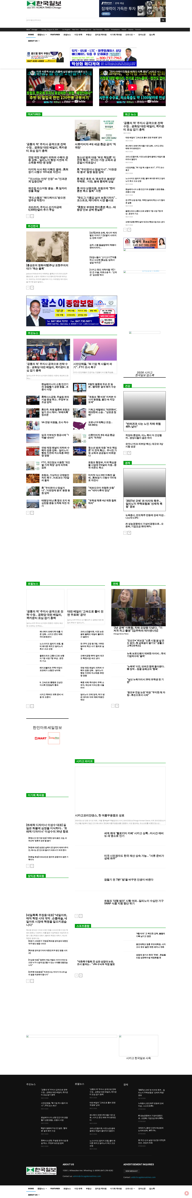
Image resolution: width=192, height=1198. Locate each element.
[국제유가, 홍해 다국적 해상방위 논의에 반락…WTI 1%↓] (129, 1131)
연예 (115, 583)
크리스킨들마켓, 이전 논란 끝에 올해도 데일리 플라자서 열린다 (92, 634)
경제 (127, 462)
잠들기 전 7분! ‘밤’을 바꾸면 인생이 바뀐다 (128, 879)
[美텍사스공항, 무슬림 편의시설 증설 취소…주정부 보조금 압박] (32, 400)
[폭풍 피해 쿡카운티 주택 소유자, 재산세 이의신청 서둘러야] (72, 685)
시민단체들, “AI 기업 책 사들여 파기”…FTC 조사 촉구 (92, 365)
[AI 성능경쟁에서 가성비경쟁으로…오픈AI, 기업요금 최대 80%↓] (129, 1118)
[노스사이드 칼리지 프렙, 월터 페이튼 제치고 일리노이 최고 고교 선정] (32, 646)
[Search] (163, 20)
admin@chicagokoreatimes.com (87, 1176)
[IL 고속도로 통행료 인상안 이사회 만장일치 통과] (32, 685)
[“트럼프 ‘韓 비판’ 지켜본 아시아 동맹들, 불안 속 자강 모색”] (79, 400)
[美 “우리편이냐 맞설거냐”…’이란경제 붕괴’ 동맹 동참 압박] (32, 491)
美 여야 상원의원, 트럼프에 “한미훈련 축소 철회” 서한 (96, 189)
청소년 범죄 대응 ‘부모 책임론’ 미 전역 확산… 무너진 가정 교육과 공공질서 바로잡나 (96, 160)
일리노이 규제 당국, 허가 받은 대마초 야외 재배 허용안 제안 (92, 697)
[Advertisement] (96, 559)
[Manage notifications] (187, 1193)
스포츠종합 (82, 926)
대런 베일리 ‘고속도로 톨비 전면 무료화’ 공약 (144, 137)
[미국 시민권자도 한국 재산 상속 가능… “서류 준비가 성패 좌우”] (88, 857)
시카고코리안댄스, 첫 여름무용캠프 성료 (99, 815)
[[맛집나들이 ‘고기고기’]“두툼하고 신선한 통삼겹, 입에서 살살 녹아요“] (81, 260)
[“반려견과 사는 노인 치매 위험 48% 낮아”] (145, 405)
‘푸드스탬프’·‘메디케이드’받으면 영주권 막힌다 (47, 199)
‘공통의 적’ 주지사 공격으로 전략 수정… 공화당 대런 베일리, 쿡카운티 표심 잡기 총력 (46, 147)
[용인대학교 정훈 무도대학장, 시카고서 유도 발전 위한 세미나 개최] (128, 946)
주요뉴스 (33, 333)
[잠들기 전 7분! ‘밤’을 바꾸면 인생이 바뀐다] (88, 879)
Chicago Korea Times (121, 634)
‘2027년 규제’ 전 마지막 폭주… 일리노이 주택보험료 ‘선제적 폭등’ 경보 (144, 503)
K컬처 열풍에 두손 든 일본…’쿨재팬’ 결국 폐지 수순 (102, 385)
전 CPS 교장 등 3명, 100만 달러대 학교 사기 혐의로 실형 (92, 646)
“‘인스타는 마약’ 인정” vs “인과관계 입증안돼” (47, 180)
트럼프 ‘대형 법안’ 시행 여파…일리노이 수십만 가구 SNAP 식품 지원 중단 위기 (134, 902)
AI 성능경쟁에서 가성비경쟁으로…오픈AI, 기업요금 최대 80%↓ (145, 525)
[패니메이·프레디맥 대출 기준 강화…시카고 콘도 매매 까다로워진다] (32, 634)
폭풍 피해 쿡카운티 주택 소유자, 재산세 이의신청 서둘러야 (92, 685)
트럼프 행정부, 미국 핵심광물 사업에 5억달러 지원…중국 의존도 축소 (102, 465)
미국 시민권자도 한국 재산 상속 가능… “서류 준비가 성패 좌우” (134, 857)
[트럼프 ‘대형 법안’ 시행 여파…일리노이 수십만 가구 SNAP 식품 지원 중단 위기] (88, 902)
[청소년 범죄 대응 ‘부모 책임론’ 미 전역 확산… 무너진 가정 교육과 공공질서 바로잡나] (79, 451)
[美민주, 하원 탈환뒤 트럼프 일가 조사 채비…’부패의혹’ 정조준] (32, 413)
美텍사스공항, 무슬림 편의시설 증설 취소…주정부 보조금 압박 (55, 399)
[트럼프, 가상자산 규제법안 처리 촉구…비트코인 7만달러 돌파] (32, 478)
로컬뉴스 (33, 583)
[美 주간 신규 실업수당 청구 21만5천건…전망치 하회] (129, 1143)
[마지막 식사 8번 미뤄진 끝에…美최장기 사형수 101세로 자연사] (79, 478)
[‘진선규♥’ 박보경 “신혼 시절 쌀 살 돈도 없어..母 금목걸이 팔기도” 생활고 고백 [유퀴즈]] (118, 644)
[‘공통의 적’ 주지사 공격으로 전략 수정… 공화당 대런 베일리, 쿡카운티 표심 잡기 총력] (47, 130)
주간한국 (33, 226)
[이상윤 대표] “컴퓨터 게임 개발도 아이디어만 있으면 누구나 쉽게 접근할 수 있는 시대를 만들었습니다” (48, 962)
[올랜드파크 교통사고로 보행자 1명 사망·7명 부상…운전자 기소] (32, 658)
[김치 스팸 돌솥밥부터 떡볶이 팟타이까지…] (81, 248)
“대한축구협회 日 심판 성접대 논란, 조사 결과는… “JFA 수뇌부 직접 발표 (96, 962)
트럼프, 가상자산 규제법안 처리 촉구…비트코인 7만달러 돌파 (55, 478)
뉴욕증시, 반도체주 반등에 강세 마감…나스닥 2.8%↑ (145, 516)
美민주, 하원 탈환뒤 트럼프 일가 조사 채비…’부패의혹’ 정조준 (56, 412)
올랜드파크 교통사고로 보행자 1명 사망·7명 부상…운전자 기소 (52, 658)
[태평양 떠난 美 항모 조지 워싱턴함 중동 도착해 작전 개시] (32, 503)
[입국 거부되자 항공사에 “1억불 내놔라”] (32, 438)
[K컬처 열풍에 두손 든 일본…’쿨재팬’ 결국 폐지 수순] (79, 387)
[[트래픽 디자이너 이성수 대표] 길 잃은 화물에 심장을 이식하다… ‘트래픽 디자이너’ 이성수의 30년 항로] (47, 811)
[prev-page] (28, 216)
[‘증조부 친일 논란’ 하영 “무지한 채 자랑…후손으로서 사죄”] (118, 696)
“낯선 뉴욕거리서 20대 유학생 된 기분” (145, 680)
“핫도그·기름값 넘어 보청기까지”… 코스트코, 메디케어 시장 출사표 (97, 199)
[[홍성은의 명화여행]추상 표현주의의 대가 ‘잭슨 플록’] (47, 246)
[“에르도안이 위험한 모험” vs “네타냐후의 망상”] (79, 491)
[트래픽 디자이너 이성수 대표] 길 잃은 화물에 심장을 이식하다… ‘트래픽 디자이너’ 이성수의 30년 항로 (47, 828)
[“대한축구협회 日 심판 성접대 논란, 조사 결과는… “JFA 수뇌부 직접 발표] (96, 945)
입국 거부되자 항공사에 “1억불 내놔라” (55, 436)
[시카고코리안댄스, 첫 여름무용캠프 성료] (120, 789)
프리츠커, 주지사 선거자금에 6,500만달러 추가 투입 (45, 208)
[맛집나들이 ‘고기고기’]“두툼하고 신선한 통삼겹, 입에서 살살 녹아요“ (103, 260)
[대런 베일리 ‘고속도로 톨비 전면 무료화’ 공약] (86, 598)
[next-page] (32, 216)
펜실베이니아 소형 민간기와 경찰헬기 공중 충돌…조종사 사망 (55, 387)
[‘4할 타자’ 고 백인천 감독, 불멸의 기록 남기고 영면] (128, 935)
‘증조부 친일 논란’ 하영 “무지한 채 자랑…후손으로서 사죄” (146, 693)
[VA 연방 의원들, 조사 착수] (32, 425)
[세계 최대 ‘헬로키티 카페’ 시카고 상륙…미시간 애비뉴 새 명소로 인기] (88, 834)
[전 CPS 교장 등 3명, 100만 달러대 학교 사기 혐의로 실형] (72, 646)
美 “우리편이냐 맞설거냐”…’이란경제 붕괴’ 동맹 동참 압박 (97, 171)
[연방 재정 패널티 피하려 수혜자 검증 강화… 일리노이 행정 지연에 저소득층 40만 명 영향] (32, 451)
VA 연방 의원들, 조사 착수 (55, 422)
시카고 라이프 (84, 761)
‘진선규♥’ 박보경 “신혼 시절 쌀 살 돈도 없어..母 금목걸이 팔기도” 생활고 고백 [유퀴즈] (145, 643)
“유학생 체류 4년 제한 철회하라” (102, 501)
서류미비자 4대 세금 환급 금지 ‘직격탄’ (101, 436)
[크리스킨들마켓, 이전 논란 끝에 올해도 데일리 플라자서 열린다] (72, 634)
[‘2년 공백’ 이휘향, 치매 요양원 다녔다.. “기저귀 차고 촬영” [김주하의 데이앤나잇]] (138, 607)
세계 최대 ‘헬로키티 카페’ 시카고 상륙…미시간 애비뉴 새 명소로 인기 (134, 834)
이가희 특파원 (36, 795)
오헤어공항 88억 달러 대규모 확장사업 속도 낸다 (145, 222)
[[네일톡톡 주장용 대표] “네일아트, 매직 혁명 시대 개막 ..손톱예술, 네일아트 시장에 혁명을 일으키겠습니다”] (47, 896)
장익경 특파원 (36, 875)
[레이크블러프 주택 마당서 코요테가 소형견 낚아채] (32, 670)
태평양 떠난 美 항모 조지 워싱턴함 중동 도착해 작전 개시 (56, 503)
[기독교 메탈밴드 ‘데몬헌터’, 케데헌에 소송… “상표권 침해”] (79, 413)
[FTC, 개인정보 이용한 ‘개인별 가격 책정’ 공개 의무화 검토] (32, 465)
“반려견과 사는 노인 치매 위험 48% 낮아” (143, 425)
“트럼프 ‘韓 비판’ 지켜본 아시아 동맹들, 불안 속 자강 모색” (102, 399)
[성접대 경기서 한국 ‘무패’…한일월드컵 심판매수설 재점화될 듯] (128, 957)
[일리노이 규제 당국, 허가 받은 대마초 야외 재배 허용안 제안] (72, 697)
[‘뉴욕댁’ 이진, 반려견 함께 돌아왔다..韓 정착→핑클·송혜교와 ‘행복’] (118, 670)
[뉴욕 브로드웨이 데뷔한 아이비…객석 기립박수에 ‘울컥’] (118, 657)
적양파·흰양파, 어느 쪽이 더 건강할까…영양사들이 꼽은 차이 (144, 436)
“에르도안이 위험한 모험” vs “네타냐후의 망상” (101, 489)
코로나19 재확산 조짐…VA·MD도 (100, 423)
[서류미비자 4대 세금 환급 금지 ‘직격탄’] (96, 130)
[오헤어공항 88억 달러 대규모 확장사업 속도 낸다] (72, 658)
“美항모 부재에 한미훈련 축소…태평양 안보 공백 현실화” (96, 208)
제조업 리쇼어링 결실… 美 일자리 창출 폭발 (47, 189)
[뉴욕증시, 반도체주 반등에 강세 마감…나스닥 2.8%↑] (129, 1106)
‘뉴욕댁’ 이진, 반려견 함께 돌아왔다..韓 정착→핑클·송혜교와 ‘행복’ (146, 667)
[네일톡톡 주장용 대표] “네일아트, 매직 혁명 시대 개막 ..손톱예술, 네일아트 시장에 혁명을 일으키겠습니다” (46, 919)
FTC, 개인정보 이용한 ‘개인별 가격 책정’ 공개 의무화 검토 (56, 465)
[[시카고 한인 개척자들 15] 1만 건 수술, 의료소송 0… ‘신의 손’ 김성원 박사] (81, 272)
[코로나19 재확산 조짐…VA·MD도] (79, 425)
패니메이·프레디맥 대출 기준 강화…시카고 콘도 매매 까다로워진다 (51, 634)
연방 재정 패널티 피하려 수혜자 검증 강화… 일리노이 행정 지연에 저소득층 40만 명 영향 (48, 160)
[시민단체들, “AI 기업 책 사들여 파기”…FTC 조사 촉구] (95, 350)
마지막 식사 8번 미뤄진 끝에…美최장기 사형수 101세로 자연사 (48, 171)
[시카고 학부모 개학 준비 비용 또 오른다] (32, 697)
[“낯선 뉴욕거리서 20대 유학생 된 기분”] (118, 683)
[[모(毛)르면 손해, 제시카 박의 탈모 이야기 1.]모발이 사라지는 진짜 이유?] (81, 235)
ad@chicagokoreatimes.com (143, 1177)
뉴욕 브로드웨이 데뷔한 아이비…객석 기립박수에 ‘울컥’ (146, 654)
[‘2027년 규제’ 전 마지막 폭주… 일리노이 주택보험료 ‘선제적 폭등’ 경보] (145, 482)
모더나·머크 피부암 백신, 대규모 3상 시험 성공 (144, 445)
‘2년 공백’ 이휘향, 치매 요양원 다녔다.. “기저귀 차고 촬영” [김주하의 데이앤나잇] (138, 629)
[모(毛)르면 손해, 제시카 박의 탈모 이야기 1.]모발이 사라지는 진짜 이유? (103, 235)
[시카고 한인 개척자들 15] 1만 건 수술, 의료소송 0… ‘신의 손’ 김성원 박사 (103, 272)
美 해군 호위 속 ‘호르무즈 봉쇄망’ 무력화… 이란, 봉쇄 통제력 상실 (96, 180)
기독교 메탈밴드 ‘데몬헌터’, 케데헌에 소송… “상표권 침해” (102, 412)
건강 (127, 385)
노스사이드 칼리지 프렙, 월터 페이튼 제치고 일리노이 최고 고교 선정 (51, 646)
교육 (28, 261)
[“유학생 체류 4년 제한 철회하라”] (79, 503)
